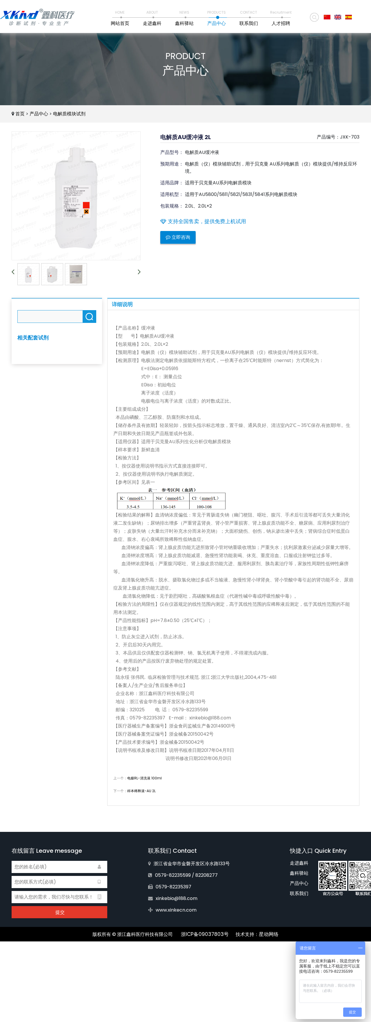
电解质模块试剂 (69, 113)
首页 (20, 113)
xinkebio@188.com (176, 898)
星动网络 (269, 934)
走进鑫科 (299, 863)
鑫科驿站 (299, 873)
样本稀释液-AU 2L (141, 790)
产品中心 (39, 113)
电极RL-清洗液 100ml (144, 778)
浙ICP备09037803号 (205, 934)
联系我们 (299, 893)
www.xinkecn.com (176, 910)
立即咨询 (180, 237)
